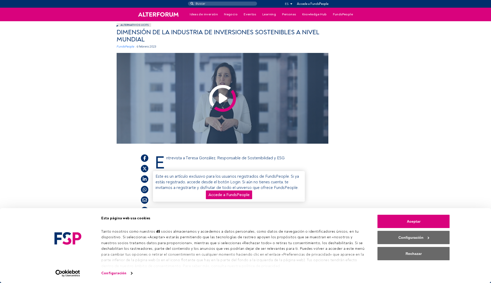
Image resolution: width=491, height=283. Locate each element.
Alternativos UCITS (134, 25)
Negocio (231, 14)
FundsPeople (343, 14)
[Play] (222, 98)
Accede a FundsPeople (312, 4)
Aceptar (413, 221)
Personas (289, 14)
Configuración (113, 273)
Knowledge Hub (314, 14)
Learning (269, 14)
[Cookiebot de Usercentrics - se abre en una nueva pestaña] (68, 273)
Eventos (250, 14)
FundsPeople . (126, 47)
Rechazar (414, 254)
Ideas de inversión (204, 14)
